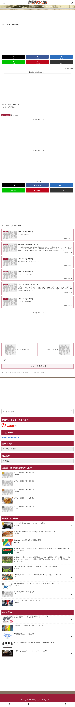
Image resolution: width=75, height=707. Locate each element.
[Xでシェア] (12, 555)
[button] (61, 62)
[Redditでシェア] (46, 560)
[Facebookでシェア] (12, 560)
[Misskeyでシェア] (62, 555)
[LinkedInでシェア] (46, 565)
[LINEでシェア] (12, 565)
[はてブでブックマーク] (62, 560)
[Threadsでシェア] (29, 560)
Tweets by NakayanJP (9, 437)
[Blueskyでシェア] (46, 555)
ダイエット (6, 115)
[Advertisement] (37, 17)
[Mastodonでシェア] (29, 555)
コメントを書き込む (37, 366)
